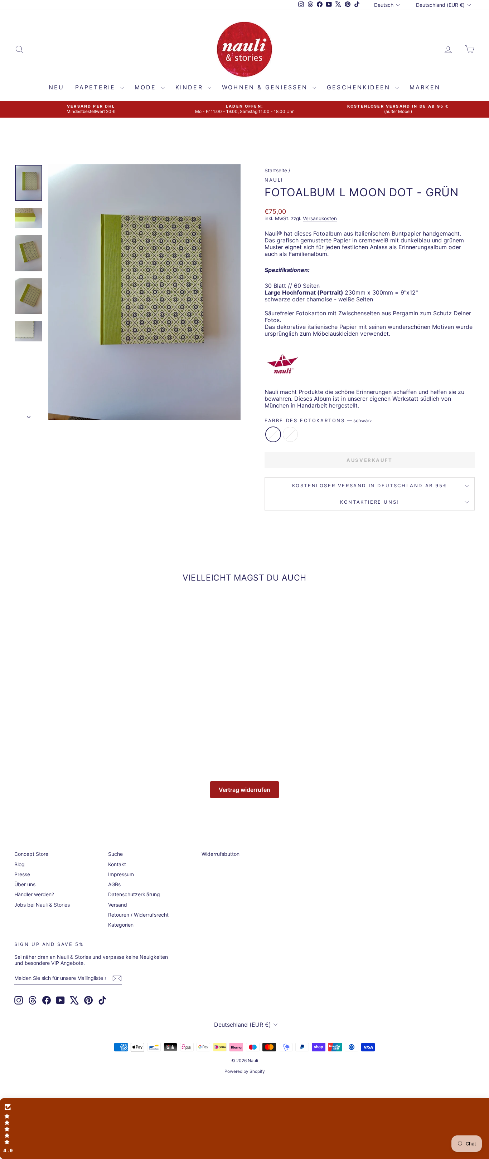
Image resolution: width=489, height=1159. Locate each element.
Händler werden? (34, 894)
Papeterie (96, 87)
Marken (425, 87)
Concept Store (31, 854)
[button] (244, 1128)
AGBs (114, 884)
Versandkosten (320, 218)
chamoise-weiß (290, 434)
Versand (117, 905)
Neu (56, 87)
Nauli (274, 180)
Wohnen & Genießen (266, 87)
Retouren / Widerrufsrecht (138, 915)
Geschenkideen (360, 87)
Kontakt (117, 864)
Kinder (190, 87)
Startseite (276, 170)
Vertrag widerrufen (244, 789)
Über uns (24, 884)
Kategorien (121, 925)
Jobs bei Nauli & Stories (42, 905)
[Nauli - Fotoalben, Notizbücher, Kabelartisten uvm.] (370, 363)
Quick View (69, 702)
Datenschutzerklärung (134, 894)
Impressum (121, 874)
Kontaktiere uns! (369, 502)
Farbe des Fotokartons (318, 420)
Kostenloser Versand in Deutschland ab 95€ (369, 485)
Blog (19, 864)
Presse (22, 874)
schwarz (273, 434)
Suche (115, 854)
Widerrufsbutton (220, 854)
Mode (147, 87)
